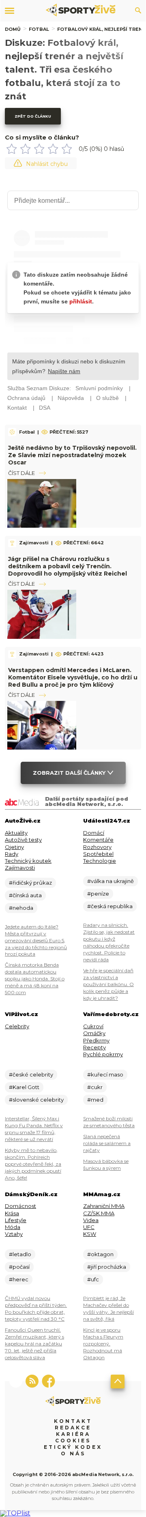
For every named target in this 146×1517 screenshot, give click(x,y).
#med (95, 1099)
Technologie (99, 860)
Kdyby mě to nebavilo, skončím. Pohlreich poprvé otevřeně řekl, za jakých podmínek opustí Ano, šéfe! (33, 1164)
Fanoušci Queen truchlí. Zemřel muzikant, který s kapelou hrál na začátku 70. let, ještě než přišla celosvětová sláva (34, 1343)
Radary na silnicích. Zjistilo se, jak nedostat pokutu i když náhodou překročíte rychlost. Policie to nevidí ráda (109, 942)
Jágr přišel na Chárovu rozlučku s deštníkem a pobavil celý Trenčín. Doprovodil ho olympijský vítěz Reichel (67, 566)
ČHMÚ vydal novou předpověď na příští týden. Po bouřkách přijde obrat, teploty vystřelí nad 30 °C (36, 1308)
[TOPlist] (15, 1513)
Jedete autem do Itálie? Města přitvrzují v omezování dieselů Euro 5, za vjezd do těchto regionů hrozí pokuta (36, 940)
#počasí (19, 1266)
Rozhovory (97, 847)
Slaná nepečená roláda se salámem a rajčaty (107, 1143)
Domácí (93, 832)
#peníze (98, 893)
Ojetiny (14, 847)
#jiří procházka (106, 1266)
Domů (13, 29)
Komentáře (98, 839)
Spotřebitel (98, 854)
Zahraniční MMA (104, 1206)
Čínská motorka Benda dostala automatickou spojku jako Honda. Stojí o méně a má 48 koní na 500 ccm (34, 978)
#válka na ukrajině (110, 881)
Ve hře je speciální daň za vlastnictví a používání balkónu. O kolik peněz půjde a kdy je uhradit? (108, 984)
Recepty (94, 1047)
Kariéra (73, 1434)
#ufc (93, 1279)
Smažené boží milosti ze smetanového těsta (109, 1121)
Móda (12, 1227)
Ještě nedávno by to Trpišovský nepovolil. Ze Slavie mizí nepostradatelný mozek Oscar (72, 455)
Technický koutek (28, 860)
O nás (73, 1453)
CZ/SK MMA (98, 1213)
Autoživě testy (23, 839)
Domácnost (20, 1206)
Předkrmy (96, 1040)
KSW (89, 1234)
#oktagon (100, 1254)
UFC (88, 1227)
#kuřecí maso (105, 1074)
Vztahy (14, 1234)
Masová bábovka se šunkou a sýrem (106, 1164)
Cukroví (93, 1026)
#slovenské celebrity (36, 1099)
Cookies (73, 1440)
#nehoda (21, 908)
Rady (11, 854)
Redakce (73, 1428)
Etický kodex (73, 1447)
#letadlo (20, 1254)
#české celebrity (31, 1074)
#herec (18, 1279)
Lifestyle (15, 1220)
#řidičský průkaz (30, 882)
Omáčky (94, 1033)
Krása (12, 1213)
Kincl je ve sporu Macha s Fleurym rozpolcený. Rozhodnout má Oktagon (103, 1343)
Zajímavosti (20, 867)
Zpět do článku (33, 116)
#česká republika (110, 906)
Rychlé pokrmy (103, 1054)
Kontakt (73, 1421)
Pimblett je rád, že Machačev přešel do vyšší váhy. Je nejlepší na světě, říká (108, 1308)
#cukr (95, 1087)
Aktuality (16, 832)
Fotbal (39, 29)
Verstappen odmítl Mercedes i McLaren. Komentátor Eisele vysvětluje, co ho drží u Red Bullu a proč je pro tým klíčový (72, 677)
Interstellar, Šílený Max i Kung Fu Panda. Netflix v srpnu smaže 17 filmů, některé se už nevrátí (34, 1128)
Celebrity (17, 1026)
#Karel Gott (24, 1087)
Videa (91, 1220)
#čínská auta (25, 895)
